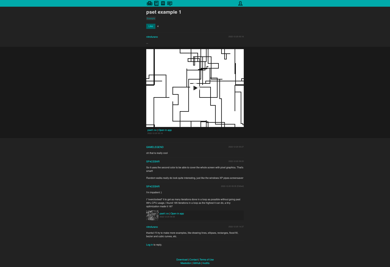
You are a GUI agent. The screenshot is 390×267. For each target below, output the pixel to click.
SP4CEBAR (153, 161)
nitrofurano (152, 36)
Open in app (165, 130)
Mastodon (186, 263)
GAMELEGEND (155, 147)
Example (151, 18)
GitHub (197, 263)
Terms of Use (207, 259)
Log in (149, 244)
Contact (193, 259)
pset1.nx (152, 130)
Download (182, 259)
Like (151, 26)
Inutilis (205, 263)
